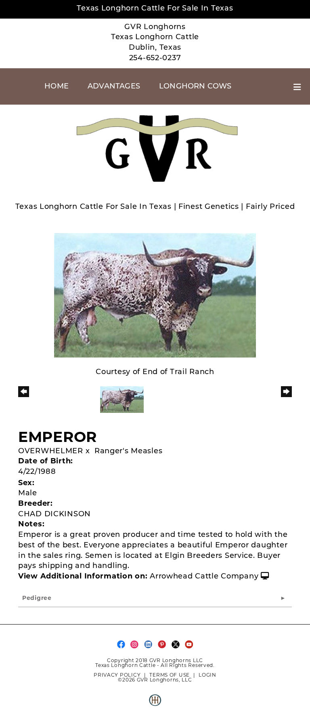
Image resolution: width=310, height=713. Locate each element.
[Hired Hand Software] (155, 703)
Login (207, 675)
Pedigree (37, 598)
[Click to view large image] (155, 295)
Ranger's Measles (128, 451)
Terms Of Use (169, 675)
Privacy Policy (117, 675)
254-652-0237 (155, 58)
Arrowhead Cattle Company (204, 576)
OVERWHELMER (50, 451)
